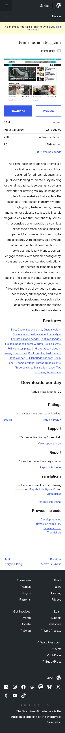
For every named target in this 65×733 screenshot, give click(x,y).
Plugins (26, 593)
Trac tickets (54, 532)
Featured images (51, 338)
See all (8, 419)
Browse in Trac (52, 528)
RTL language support (39, 357)
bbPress (54, 655)
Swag (25, 630)
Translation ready (44, 367)
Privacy (56, 599)
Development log (51, 519)
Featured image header (25, 338)
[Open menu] (6, 5)
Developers (53, 624)
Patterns (25, 599)
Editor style (54, 334)
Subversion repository (48, 523)
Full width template (19, 348)
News (8, 353)
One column (20, 353)
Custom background (30, 329)
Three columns (23, 367)
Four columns (53, 343)
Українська (54, 493)
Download (18, 111)
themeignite (48, 50)
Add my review (52, 419)
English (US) (36, 489)
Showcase (24, 580)
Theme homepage (50, 151)
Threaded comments (48, 362)
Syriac (49, 678)
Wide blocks (54, 372)
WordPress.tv (50, 630)
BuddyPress (51, 661)
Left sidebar (53, 348)
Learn (57, 611)
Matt (56, 649)
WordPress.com (49, 642)
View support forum (49, 443)
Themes (56, 16)
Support (56, 618)
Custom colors (52, 329)
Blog (13, 329)
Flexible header (14, 343)
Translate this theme (49, 501)
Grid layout (38, 348)
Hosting (56, 593)
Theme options (25, 362)
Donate (24, 624)
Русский (50, 489)
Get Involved (22, 611)
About (57, 580)
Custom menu (37, 334)
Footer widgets (34, 343)
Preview (48, 111)
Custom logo (20, 334)
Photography (36, 353)
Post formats (53, 353)
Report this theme (50, 467)
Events (26, 618)
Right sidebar (16, 357)
